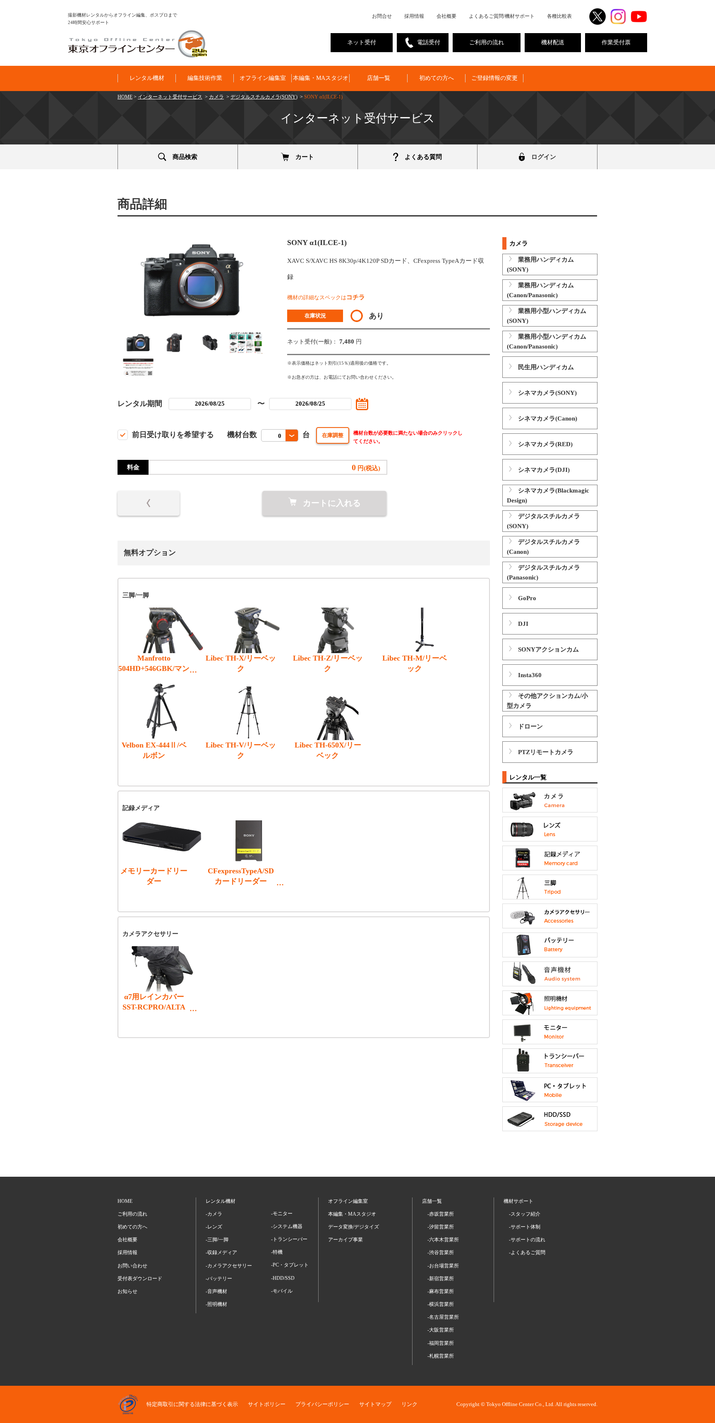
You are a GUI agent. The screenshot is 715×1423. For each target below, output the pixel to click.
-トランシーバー (289, 1239)
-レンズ (214, 1227)
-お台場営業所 (443, 1266)
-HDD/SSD (283, 1278)
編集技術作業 (204, 78)
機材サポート (518, 1201)
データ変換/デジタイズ (353, 1227)
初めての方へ (436, 78)
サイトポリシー (267, 1404)
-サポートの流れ (527, 1240)
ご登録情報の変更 (494, 78)
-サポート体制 (524, 1227)
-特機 (277, 1252)
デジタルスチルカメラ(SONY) (264, 97)
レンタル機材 (147, 78)
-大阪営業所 (440, 1330)
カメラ (216, 97)
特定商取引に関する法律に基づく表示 (192, 1404)
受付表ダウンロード (140, 1278)
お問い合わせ (132, 1266)
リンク (409, 1404)
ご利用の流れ (486, 42)
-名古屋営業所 (443, 1317)
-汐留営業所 (440, 1227)
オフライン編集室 (263, 78)
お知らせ (127, 1291)
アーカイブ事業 (345, 1240)
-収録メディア (221, 1252)
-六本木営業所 (443, 1240)
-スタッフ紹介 (524, 1214)
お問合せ (382, 16)
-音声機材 (216, 1291)
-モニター (282, 1213)
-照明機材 (216, 1304)
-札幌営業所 (440, 1356)
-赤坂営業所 (440, 1214)
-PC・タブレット (290, 1265)
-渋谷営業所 (440, 1252)
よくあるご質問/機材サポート (502, 16)
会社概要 (446, 16)
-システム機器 (286, 1226)
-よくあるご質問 (527, 1252)
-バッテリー (219, 1278)
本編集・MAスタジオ (320, 78)
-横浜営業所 (440, 1304)
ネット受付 (361, 42)
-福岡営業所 (440, 1343)
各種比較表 (559, 16)
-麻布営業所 (440, 1291)
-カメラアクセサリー (229, 1266)
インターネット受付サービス (170, 97)
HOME (125, 97)
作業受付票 (616, 42)
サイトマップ (375, 1404)
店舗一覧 (378, 78)
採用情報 (414, 16)
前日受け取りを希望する (173, 434)
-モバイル (282, 1291)
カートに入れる (332, 502)
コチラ (355, 297)
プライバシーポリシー (322, 1404)
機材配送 (552, 42)
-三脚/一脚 (217, 1240)
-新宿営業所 (440, 1278)
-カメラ (214, 1214)
